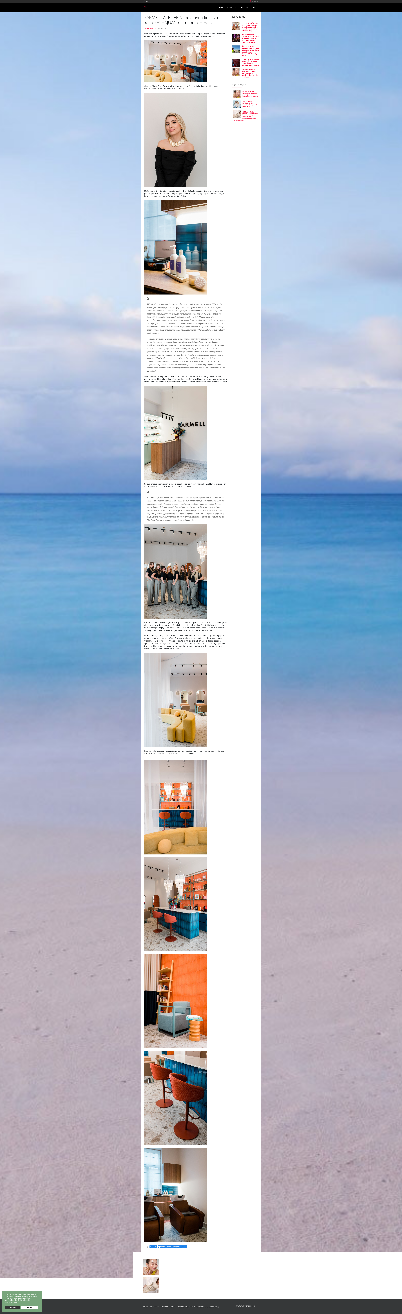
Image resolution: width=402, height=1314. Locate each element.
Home (222, 7)
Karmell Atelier (179, 1246)
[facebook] (143, 1)
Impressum (190, 1306)
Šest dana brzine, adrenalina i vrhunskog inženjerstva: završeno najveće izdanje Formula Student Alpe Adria (250, 51)
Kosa (169, 1246)
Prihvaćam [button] (29, 1307)
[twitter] (147, 1)
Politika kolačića (168, 1306)
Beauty (153, 1246)
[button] (253, 1)
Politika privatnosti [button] (11, 1302)
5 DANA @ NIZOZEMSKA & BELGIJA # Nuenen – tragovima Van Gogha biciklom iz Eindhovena (250, 62)
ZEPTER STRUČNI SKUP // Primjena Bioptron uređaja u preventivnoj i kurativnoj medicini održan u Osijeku (250, 27)
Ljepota (161, 1246)
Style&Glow (150, 29)
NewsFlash (231, 7)
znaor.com (250, 1306)
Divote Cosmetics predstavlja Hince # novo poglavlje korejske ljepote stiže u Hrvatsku (251, 73)
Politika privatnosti (151, 1306)
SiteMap (180, 1306)
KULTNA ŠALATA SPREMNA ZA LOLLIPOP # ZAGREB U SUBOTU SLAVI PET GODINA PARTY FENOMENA (250, 38)
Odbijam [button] (12, 1307)
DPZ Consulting (212, 1306)
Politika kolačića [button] (24, 1300)
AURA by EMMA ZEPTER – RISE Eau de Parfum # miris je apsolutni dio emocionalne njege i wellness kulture (209, 1278)
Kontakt (244, 7)
